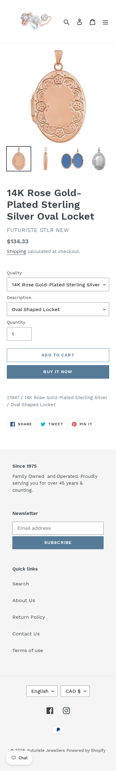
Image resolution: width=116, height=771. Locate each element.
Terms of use (27, 650)
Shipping (16, 251)
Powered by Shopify (86, 750)
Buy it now (57, 371)
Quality (14, 272)
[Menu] (105, 21)
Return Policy (28, 617)
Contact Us (26, 634)
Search (20, 584)
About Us (23, 600)
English (40, 691)
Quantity (16, 322)
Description (19, 297)
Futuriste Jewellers (46, 750)
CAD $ (73, 691)
